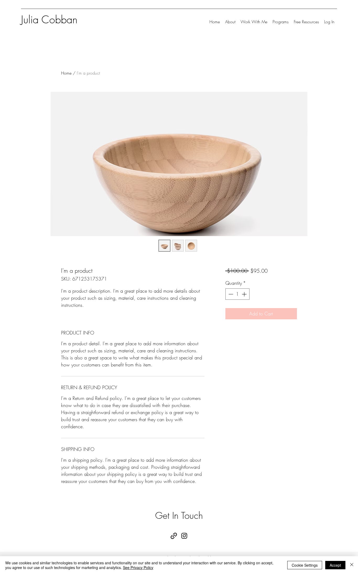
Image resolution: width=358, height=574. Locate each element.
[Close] (352, 565)
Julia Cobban (49, 19)
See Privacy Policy (138, 567)
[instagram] (184, 536)
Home (66, 73)
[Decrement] (230, 294)
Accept (335, 565)
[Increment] (245, 294)
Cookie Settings (305, 565)
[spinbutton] (237, 294)
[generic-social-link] (174, 536)
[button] (254, 22)
